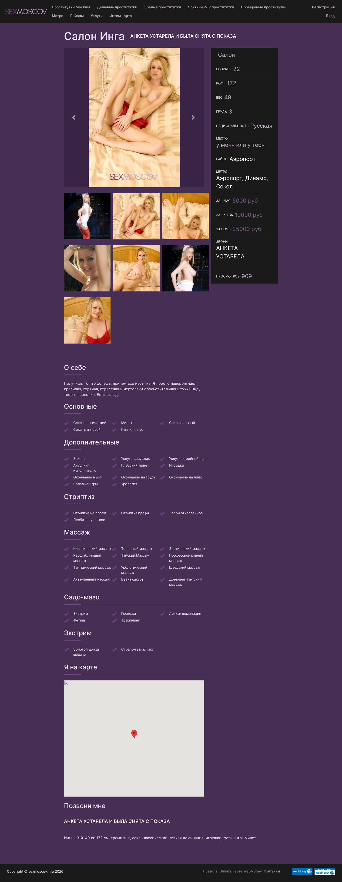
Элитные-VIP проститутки (211, 7)
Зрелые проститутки (162, 7)
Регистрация (323, 7)
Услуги (97, 15)
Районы (77, 15)
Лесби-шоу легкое (89, 520)
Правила (210, 871)
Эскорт (79, 458)
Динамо (256, 178)
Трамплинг (130, 620)
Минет (126, 423)
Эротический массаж (187, 548)
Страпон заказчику (137, 649)
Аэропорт (242, 159)
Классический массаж (92, 548)
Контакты (272, 871)
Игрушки (176, 465)
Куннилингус (132, 429)
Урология (129, 484)
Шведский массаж (184, 567)
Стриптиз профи (135, 513)
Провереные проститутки (263, 7)
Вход (330, 15)
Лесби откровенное (186, 513)
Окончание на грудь (138, 477)
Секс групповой (87, 429)
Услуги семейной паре (188, 458)
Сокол (224, 186)
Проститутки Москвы (71, 7)
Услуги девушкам (136, 458)
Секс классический (89, 423)
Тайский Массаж (135, 555)
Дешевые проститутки (117, 7)
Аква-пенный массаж (91, 579)
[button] (74, 117)
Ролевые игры (85, 484)
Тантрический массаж (92, 567)
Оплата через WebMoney (240, 871)
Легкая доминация (185, 613)
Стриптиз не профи (89, 513)
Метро (57, 15)
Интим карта (121, 15)
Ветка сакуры (132, 579)
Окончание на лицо (185, 477)
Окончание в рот (87, 477)
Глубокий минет (135, 465)
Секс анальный (182, 423)
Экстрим (80, 613)
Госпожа (128, 613)
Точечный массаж (136, 548)
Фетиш (79, 620)
